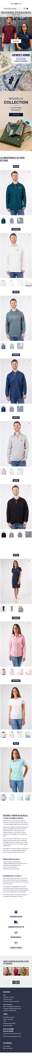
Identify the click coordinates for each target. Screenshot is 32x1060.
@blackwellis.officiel (15, 1008)
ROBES (16, 555)
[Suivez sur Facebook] (14, 982)
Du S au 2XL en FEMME (8, 1031)
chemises (16, 355)
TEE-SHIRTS (16, 680)
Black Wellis (12, 1010)
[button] (29, 172)
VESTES (16, 480)
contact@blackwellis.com (13, 1006)
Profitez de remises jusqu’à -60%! (12, 1036)
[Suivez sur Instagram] (18, 982)
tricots (16, 417)
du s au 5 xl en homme (8, 1029)
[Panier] (27, 9)
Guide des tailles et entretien (11, 1001)
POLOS (16, 743)
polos (16, 166)
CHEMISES (16, 618)
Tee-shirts (16, 229)
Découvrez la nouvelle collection (12, 1033)
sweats (16, 292)
